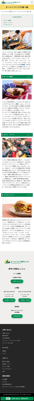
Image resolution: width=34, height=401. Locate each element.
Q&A (3, 371)
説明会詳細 (17, 316)
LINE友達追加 (6, 338)
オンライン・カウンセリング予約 (11, 340)
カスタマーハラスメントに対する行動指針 (13, 386)
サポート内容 (5, 366)
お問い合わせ (17, 281)
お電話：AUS (25, 300)
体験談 (4, 351)
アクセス (4, 381)
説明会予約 (5, 335)
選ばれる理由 (5, 361)
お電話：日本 (9, 300)
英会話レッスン (6, 364)
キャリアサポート (7, 368)
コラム (4, 353)
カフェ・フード (8, 22)
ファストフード (8, 24)
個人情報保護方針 (7, 384)
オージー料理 (7, 20)
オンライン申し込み (7, 343)
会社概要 (4, 379)
